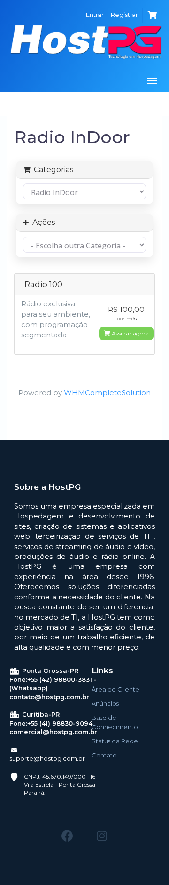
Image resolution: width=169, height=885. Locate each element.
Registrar (124, 14)
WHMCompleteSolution (107, 392)
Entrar (95, 14)
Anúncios (105, 703)
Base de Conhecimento (115, 722)
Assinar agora (129, 333)
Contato (104, 755)
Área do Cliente (115, 689)
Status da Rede (115, 741)
